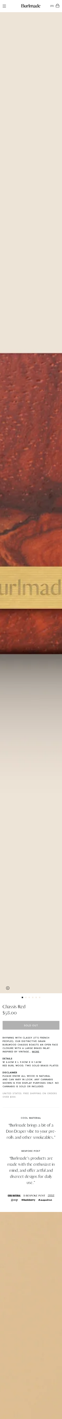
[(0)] (57, 5)
